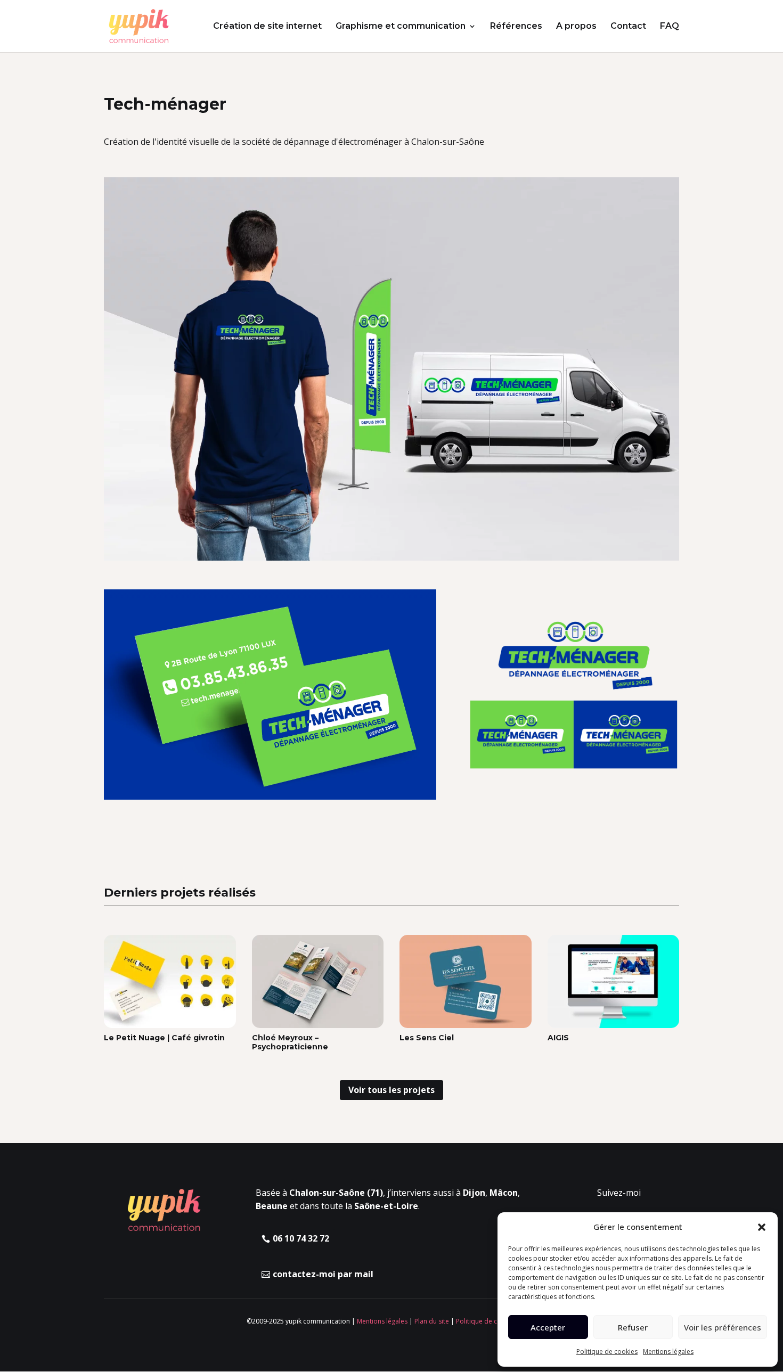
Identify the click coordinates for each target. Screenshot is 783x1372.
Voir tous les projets (391, 1090)
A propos (576, 26)
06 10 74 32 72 (301, 1238)
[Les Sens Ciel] (465, 982)
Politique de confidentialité (496, 1321)
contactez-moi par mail (323, 1274)
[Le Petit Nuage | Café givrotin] (170, 982)
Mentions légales (668, 1351)
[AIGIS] (614, 982)
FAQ (669, 26)
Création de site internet (267, 26)
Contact (628, 26)
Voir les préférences (722, 1327)
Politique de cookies (607, 1351)
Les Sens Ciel (426, 1037)
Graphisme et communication (401, 26)
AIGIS (558, 1037)
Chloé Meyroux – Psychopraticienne (290, 1042)
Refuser (633, 1327)
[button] (761, 1227)
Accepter (548, 1327)
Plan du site (431, 1321)
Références (516, 26)
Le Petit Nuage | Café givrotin (164, 1037)
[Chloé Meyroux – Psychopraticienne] (318, 982)
